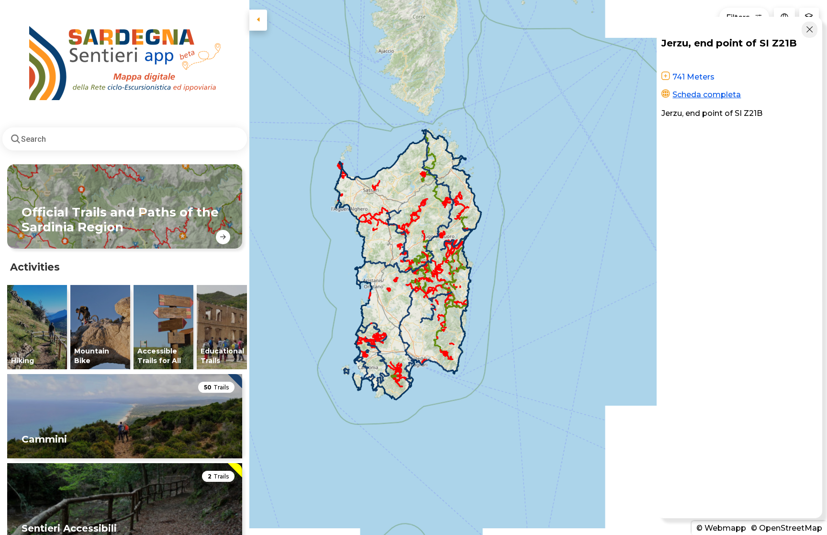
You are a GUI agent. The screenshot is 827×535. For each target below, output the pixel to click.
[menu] (258, 20)
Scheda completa (706, 94)
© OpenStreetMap (785, 528)
